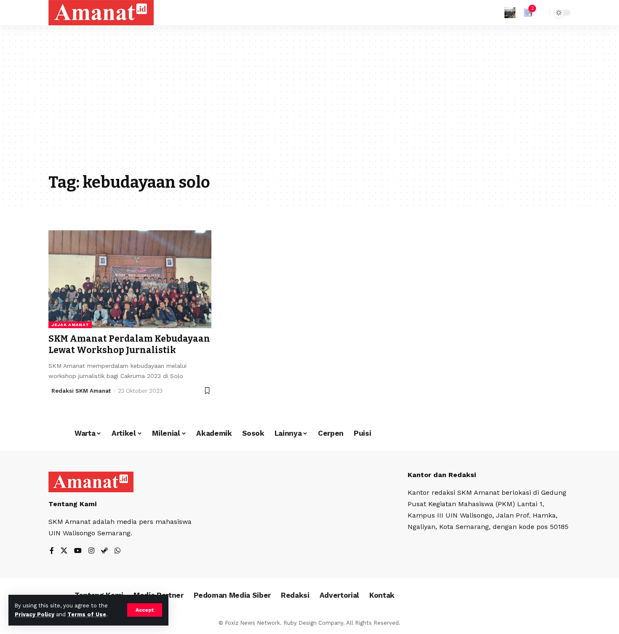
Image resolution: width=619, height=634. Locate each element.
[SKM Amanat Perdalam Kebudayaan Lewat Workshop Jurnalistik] (129, 279)
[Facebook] (51, 551)
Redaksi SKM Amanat (81, 391)
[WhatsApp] (117, 551)
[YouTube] (78, 551)
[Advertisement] (309, 105)
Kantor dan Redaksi (442, 475)
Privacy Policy (34, 614)
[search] (540, 12)
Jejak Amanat (70, 324)
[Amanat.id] (101, 12)
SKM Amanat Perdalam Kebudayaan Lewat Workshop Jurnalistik (129, 344)
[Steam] (104, 551)
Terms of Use (86, 614)
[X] (64, 551)
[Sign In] (509, 12)
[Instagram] (91, 551)
